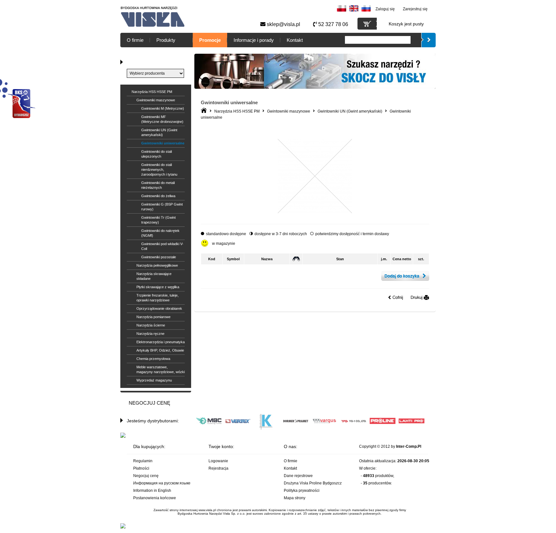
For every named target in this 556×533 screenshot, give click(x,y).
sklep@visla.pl (282, 24)
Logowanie (218, 461)
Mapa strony (294, 498)
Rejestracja (218, 468)
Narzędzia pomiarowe (153, 317)
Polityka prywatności (302, 490)
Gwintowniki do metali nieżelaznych (158, 185)
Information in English (152, 490)
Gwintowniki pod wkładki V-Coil (162, 246)
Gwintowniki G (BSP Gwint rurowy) (162, 206)
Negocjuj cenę (146, 475)
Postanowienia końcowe (154, 498)
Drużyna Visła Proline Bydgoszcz (313, 483)
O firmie (135, 40)
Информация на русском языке (161, 483)
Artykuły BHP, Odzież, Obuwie (160, 350)
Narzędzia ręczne (150, 333)
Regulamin (143, 461)
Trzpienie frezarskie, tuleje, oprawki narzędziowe (157, 297)
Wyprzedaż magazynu (154, 380)
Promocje (210, 40)
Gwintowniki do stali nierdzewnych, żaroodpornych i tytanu (159, 169)
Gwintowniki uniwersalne (162, 143)
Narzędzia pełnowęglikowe (157, 265)
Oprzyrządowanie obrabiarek (159, 308)
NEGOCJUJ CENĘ (149, 403)
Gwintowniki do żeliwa (158, 196)
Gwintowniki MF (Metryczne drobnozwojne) (162, 119)
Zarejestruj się (415, 9)
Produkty (165, 40)
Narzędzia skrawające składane (153, 276)
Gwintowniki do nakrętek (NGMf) (160, 233)
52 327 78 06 (332, 24)
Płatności (141, 468)
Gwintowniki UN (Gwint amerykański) (159, 132)
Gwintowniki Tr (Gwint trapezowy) (158, 220)
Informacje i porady (254, 40)
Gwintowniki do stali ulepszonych (156, 154)
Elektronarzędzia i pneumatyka (160, 342)
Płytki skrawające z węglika (157, 287)
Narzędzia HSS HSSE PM (152, 92)
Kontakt (295, 40)
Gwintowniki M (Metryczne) (162, 108)
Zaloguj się (385, 9)
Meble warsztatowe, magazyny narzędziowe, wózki (160, 369)
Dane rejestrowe (298, 475)
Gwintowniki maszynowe (155, 100)
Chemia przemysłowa (153, 359)
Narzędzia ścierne (150, 325)
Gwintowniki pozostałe (158, 257)
